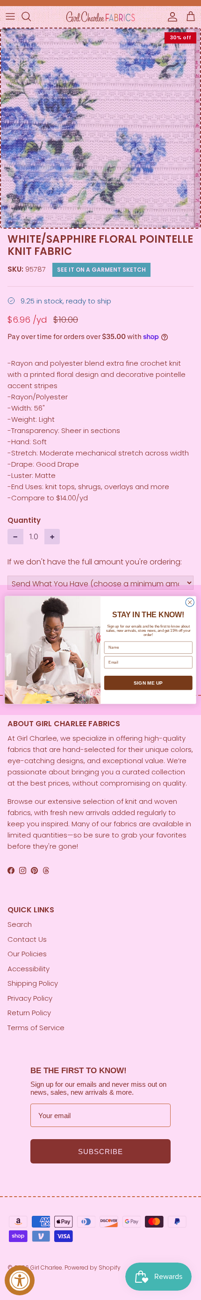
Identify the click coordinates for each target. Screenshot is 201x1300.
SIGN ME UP (148, 683)
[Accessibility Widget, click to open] (20, 1280)
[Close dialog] (190, 602)
